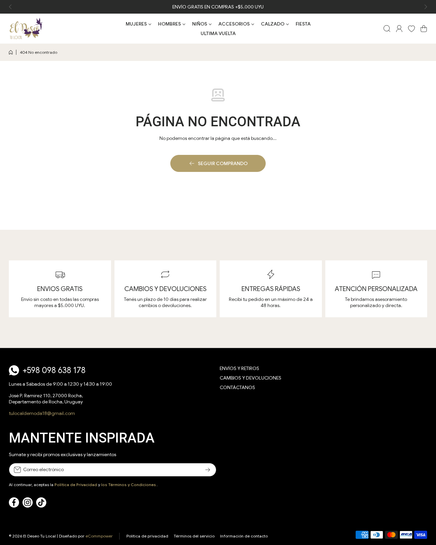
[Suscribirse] (207, 470)
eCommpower (99, 536)
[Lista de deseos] (411, 28)
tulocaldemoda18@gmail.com (42, 413)
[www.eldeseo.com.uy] (26, 28)
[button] (12, 6)
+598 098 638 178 (53, 370)
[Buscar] (387, 28)
